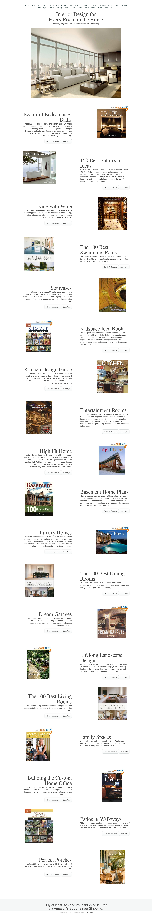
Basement (35, 5)
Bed (49, 5)
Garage (93, 5)
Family (86, 5)
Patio (80, 7)
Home (27, 5)
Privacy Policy (89, 912)
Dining (63, 5)
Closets (56, 5)
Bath (43, 5)
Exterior (78, 5)
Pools (87, 7)
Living (59, 7)
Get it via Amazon (52, 141)
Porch (93, 7)
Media (66, 7)
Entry (71, 5)
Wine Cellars (109, 7)
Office (74, 7)
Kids (116, 5)
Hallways (102, 5)
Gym (110, 5)
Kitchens (124, 5)
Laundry (51, 7)
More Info (66, 141)
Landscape (42, 7)
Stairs (100, 7)
